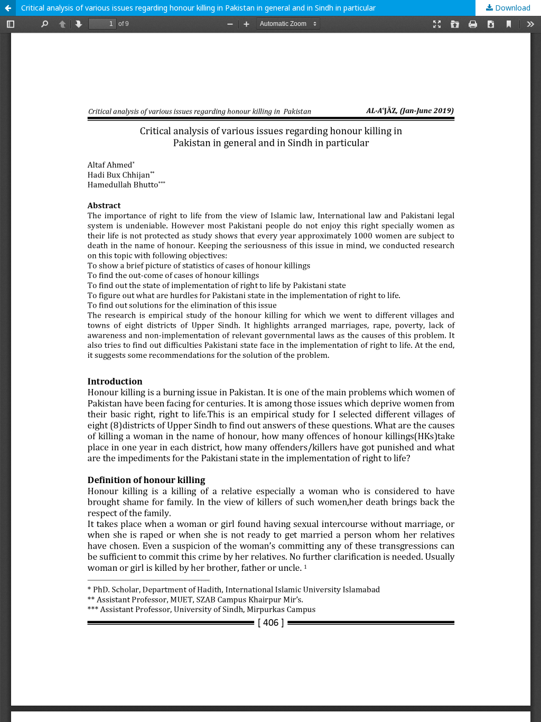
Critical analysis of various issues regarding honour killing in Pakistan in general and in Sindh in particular (198, 8)
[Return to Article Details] (8, 8)
